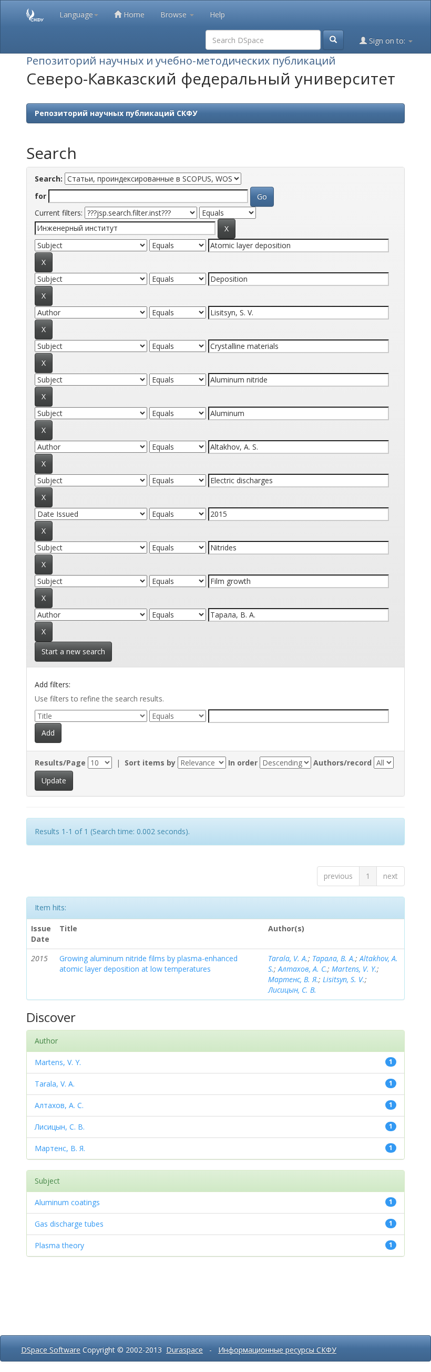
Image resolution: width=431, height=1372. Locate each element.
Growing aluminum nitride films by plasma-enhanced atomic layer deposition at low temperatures (148, 963)
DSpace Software (50, 1350)
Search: (49, 179)
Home (133, 14)
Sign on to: (387, 41)
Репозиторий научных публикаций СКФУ (116, 113)
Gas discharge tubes (69, 1224)
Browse (174, 14)
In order (243, 763)
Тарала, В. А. (333, 958)
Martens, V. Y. (354, 969)
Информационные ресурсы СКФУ (277, 1350)
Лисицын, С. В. (292, 990)
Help (217, 14)
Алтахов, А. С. (302, 969)
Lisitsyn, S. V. (344, 979)
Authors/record (342, 763)
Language (76, 14)
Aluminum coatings (67, 1202)
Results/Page (60, 763)
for (40, 196)
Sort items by (150, 763)
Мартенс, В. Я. (293, 979)
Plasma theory (59, 1245)
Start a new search (73, 651)
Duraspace (184, 1350)
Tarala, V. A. (288, 958)
